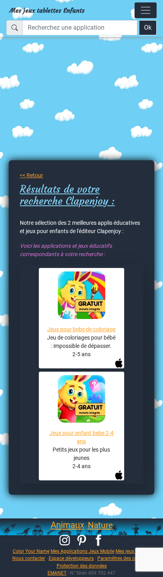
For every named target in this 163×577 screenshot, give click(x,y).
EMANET (56, 573)
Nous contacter (28, 558)
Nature (100, 525)
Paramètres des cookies (122, 558)
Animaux (67, 525)
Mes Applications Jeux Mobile (82, 551)
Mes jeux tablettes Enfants (47, 10)
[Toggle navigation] (146, 10)
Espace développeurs (71, 558)
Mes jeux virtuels (133, 551)
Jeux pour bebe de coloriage (81, 329)
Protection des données (82, 566)
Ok (148, 27)
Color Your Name (31, 551)
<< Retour (31, 175)
